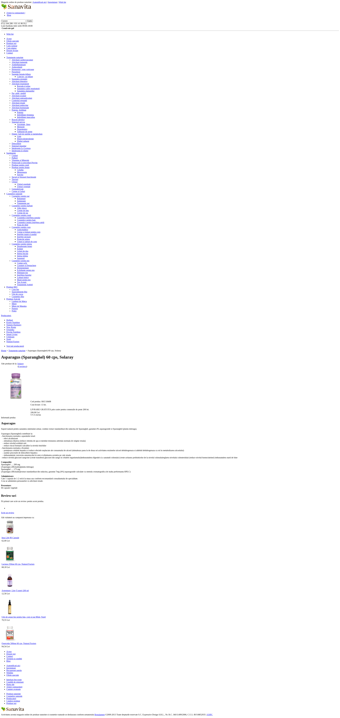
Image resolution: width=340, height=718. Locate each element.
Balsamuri (21, 198)
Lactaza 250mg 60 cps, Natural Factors (18, 564)
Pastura (15, 308)
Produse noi (11, 43)
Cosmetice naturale (14, 194)
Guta (19, 136)
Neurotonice (22, 129)
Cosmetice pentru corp (21, 227)
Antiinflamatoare (19, 64)
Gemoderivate (18, 189)
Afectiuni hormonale (20, 108)
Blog (9, 15)
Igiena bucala (22, 253)
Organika (10, 330)
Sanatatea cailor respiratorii (28, 88)
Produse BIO (11, 287)
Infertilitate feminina (25, 115)
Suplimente (11, 153)
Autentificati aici (39, 2)
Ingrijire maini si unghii (27, 234)
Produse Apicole (13, 299)
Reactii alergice (18, 119)
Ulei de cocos (17, 294)
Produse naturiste (13, 694)
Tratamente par (23, 203)
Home (3, 351)
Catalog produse (13, 701)
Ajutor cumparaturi (14, 687)
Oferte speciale (12, 41)
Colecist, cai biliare (25, 76)
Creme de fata (23, 210)
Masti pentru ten (24, 280)
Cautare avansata (13, 689)
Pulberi (15, 158)
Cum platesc (11, 48)
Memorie (21, 127)
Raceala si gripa (23, 86)
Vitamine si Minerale (20, 160)
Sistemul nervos (18, 122)
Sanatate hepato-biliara (21, 74)
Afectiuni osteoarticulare (22, 98)
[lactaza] (10, 561)
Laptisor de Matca (19, 301)
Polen (14, 311)
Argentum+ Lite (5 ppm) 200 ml (15, 590)
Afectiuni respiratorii (20, 84)
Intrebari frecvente (14, 680)
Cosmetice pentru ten (20, 261)
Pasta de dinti (22, 225)
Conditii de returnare (15, 682)
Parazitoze (16, 72)
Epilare (20, 249)
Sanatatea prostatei (19, 79)
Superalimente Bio (19, 292)
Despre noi (11, 654)
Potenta (20, 112)
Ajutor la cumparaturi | (15, 13)
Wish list (62, 2)
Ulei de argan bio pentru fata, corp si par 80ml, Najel (24, 617)
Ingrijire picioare (24, 237)
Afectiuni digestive (19, 81)
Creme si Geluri (18, 191)
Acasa (9, 38)
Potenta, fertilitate (19, 110)
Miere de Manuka (19, 306)
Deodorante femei (24, 246)
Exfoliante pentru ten (26, 270)
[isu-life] (10, 535)
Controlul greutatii (19, 100)
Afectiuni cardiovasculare (22, 60)
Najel (8, 339)
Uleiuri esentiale (24, 184)
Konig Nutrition (13, 322)
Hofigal (9, 320)
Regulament (100, 714)
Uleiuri (15, 182)
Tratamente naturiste (14, 57)
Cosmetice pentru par (20, 196)
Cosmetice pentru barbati (22, 206)
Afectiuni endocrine (20, 105)
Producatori (11, 698)
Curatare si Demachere (26, 265)
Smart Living (11, 334)
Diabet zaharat (23, 141)
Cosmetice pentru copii (21, 215)
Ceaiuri (15, 155)
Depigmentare (23, 268)
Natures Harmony (13, 325)
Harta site (10, 684)
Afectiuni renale (18, 103)
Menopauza (22, 172)
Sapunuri (21, 258)
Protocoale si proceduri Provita (24, 163)
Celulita (20, 170)
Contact (9, 53)
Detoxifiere (16, 143)
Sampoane (21, 201)
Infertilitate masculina (26, 117)
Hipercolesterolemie (25, 139)
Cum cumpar (11, 46)
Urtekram (10, 337)
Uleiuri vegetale (23, 186)
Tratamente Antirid (25, 284)
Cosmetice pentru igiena (22, 244)
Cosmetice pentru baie (26, 220)
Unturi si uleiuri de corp (27, 241)
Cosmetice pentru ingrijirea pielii (30, 222)
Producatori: (6, 315)
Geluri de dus (22, 251)
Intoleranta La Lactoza (21, 148)
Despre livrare (12, 50)
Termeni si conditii (14, 659)
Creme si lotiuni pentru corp (28, 232)
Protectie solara (23, 239)
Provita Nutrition (13, 332)
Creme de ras (22, 213)
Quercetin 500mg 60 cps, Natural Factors (19, 643)
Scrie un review (7, 513)
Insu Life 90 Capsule (10, 538)
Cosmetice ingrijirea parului (28, 218)
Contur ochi (22, 263)
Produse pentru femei (20, 167)
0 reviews (22, 366)
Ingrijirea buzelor (24, 275)
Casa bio (15, 289)
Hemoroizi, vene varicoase (23, 69)
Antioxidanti (17, 67)
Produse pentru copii (20, 165)
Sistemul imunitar (19, 146)
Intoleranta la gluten (20, 151)
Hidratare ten (22, 273)
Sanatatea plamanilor (25, 91)
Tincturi (15, 179)
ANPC (210, 714)
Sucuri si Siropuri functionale (24, 177)
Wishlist (9, 673)
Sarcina (20, 174)
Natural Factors (12, 341)
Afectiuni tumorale (19, 62)
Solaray (20, 364)
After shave (22, 208)
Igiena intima (22, 256)
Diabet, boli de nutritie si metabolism (27, 134)
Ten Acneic (22, 282)
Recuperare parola (14, 670)
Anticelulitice (22, 229)
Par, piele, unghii (19, 93)
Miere (14, 304)
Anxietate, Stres (23, 124)
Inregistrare (52, 2)
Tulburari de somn (24, 131)
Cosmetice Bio (18, 296)
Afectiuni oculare (19, 96)
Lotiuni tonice (23, 277)
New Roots (11, 327)
